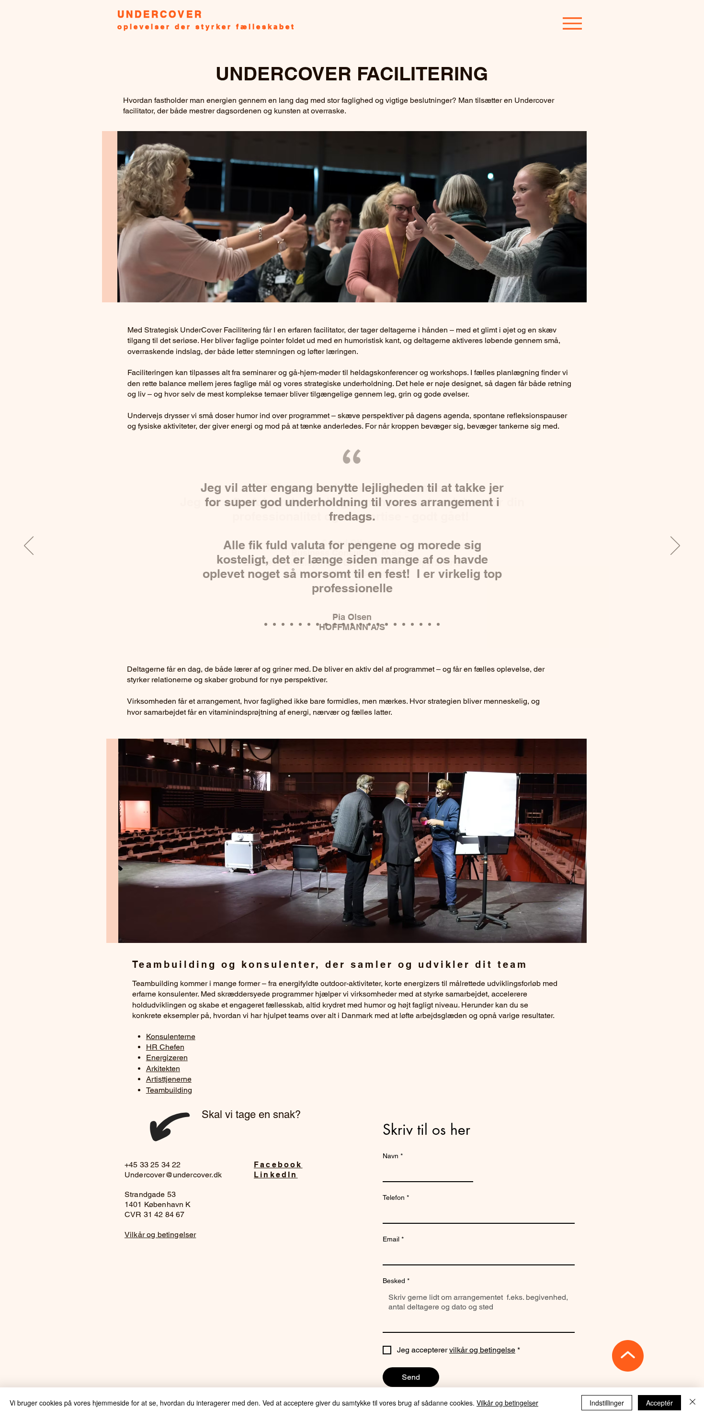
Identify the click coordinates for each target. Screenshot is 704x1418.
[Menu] (572, 23)
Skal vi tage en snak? (251, 1114)
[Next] (675, 546)
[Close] (692, 1402)
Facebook (278, 1164)
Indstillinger (607, 1402)
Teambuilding (169, 1090)
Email (393, 1239)
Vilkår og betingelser (160, 1234)
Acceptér (659, 1402)
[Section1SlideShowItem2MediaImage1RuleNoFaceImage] (274, 624)
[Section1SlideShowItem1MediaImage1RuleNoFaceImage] (283, 624)
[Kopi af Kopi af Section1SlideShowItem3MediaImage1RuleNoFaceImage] (300, 624)
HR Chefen (165, 1047)
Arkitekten (163, 1068)
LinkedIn (276, 1174)
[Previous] (29, 546)
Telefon (396, 1197)
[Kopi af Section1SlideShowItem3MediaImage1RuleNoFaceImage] (265, 624)
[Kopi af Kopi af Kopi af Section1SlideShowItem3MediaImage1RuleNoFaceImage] (308, 624)
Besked (396, 1281)
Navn (393, 1156)
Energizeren (167, 1057)
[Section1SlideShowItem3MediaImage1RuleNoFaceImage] (291, 624)
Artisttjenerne (169, 1079)
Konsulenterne (170, 1036)
